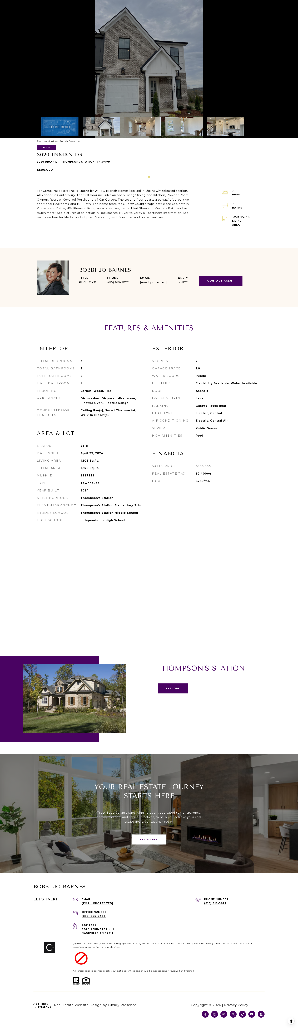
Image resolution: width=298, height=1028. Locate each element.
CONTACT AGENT (220, 280)
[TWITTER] (233, 1014)
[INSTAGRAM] (214, 1014)
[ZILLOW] (261, 1014)
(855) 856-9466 (94, 916)
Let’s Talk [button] (149, 839)
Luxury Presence (122, 1005)
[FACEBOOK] (205, 1014)
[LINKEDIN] (223, 1014)
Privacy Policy (236, 1005)
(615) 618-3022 (118, 282)
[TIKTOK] (242, 1014)
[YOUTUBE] (251, 1014)
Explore (173, 688)
